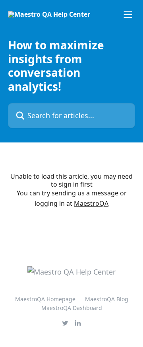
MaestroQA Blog (106, 299)
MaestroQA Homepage (45, 299)
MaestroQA (91, 203)
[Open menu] (128, 14)
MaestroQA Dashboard (71, 308)
